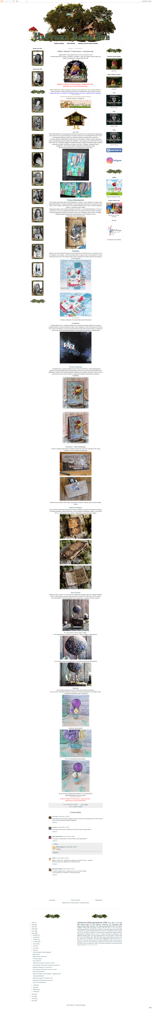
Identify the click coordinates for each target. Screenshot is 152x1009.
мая (34, 950)
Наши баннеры (71, 43)
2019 (33, 926)
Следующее (52, 900)
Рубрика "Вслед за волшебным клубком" (89, 943)
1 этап (79, 930)
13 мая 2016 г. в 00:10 (63, 816)
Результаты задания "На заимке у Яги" (43, 978)
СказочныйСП (115, 929)
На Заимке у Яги (93, 926)
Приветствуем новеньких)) (40, 956)
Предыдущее (98, 900)
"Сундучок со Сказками (103, 929)
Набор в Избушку (98, 941)
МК (106, 927)
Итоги (109, 922)
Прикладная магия (117, 943)
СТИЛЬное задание (117, 940)
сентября (35, 941)
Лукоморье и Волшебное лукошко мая (43, 980)
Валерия (76, 688)
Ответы (56, 844)
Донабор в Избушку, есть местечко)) (42, 967)
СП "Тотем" (80, 937)
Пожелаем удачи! (37, 958)
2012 (33, 1000)
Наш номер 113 (37, 960)
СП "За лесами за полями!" (87, 932)
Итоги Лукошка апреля (39, 971)
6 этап (88, 944)
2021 (33, 922)
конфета (100, 932)
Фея (93, 929)
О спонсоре (118, 922)
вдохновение (97, 923)
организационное (107, 926)
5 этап (113, 941)
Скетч (88, 929)
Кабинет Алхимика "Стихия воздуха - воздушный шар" (47, 973)
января (35, 991)
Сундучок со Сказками (82, 940)
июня (34, 948)
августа (35, 943)
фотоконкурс (82, 944)
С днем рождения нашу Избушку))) (42, 952)
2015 (33, 994)
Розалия (54, 827)
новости (90, 941)
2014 (33, 996)
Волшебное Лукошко (96, 927)
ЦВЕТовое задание (82, 935)
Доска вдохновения (114, 934)
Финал (94, 944)
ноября (35, 937)
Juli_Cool (76, 132)
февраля (35, 989)
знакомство (107, 941)
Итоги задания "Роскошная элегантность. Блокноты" (46, 965)
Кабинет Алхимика (77, 806)
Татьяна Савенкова (75, 367)
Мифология (108, 940)
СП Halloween (100, 940)
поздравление (106, 938)
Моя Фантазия (116, 938)
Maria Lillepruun (60, 847)
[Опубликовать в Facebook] (86, 804)
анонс (97, 938)
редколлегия (81, 926)
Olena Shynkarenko (57, 836)
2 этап (100, 930)
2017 (33, 931)
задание (83, 924)
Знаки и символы (114, 935)
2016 (33, 933)
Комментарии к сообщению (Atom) (80, 902)
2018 (33, 929)
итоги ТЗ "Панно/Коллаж (39, 982)
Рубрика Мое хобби (91, 937)
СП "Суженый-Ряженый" (89, 930)
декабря (35, 935)
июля (34, 946)
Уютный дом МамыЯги (105, 943)
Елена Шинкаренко (75, 200)
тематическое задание (111, 932)
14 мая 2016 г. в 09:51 (71, 847)
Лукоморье (115, 924)
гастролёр (92, 940)
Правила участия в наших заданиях (88, 43)
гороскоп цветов (83, 941)
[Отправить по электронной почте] (81, 804)
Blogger (83, 1005)
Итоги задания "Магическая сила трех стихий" (45, 969)
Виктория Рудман (57, 868)
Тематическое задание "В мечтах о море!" (44, 963)
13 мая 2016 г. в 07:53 (63, 827)
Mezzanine (69, 447)
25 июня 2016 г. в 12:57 (69, 868)
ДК (91, 944)
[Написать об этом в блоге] (83, 804)
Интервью (119, 941)
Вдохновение (36, 954)
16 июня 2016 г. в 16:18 (62, 858)
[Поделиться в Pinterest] (87, 804)
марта (35, 987)
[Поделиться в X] (84, 804)
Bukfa (54, 858)
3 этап (113, 927)
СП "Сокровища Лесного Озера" (113, 930)
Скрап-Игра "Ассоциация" (86, 938)
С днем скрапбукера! (38, 975)
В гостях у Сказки (99, 934)
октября (35, 939)
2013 (33, 998)
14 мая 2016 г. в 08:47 (69, 836)
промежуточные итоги (102, 935)
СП (91, 924)
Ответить (54, 822)
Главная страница (59, 43)
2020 (33, 924)
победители (82, 923)
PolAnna (75, 251)
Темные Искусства (103, 937)
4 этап (91, 935)
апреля (35, 985)
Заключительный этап (116, 937)
